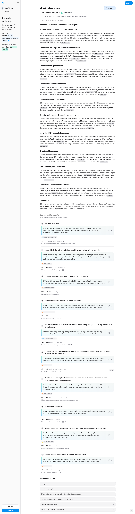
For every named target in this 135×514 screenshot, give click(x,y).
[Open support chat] (131, 510)
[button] (129, 3)
